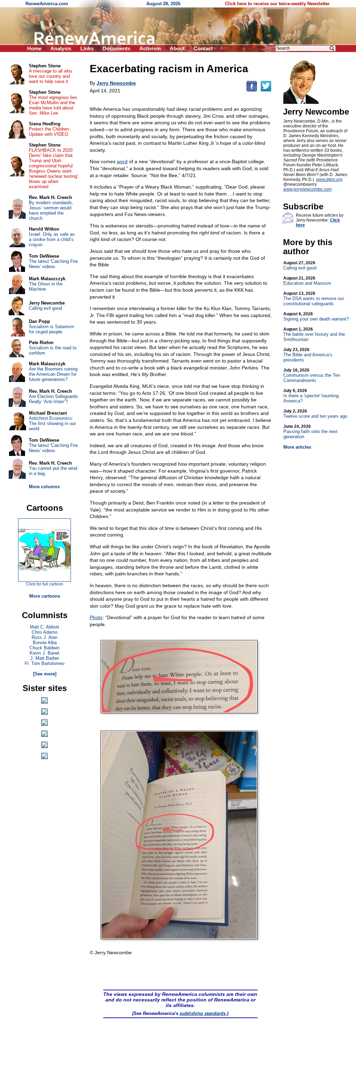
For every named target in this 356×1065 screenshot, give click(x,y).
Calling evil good (299, 265)
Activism (150, 48)
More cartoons (44, 596)
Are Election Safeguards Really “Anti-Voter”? (53, 399)
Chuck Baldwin (44, 647)
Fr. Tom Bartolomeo (44, 663)
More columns (44, 486)
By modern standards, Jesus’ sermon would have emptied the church (51, 210)
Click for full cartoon (44, 584)
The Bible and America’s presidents (307, 355)
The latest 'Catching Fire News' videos (53, 264)
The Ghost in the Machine (46, 286)
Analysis (60, 48)
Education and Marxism (307, 281)
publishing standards (203, 1013)
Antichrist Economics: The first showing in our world (52, 423)
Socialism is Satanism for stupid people (51, 329)
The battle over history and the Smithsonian (314, 334)
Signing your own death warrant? (316, 316)
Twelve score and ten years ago (315, 414)
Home (34, 48)
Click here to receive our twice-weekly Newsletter (277, 3)
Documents (116, 48)
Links (87, 48)
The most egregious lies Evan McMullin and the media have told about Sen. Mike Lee (53, 105)
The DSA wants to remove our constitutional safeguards (313, 298)
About (177, 48)
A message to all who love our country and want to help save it (50, 76)
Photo (96, 617)
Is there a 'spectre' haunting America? (311, 395)
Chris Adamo (44, 632)
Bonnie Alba (45, 642)
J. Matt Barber (44, 658)
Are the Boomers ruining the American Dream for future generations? (53, 374)
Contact (203, 48)
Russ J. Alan (44, 637)
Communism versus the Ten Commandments (311, 375)
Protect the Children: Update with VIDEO (49, 131)
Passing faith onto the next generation (310, 431)
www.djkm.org (329, 179)
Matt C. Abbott (44, 627)
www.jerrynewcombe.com (307, 189)
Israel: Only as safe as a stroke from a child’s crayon (52, 239)
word (122, 161)
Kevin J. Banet (44, 653)
